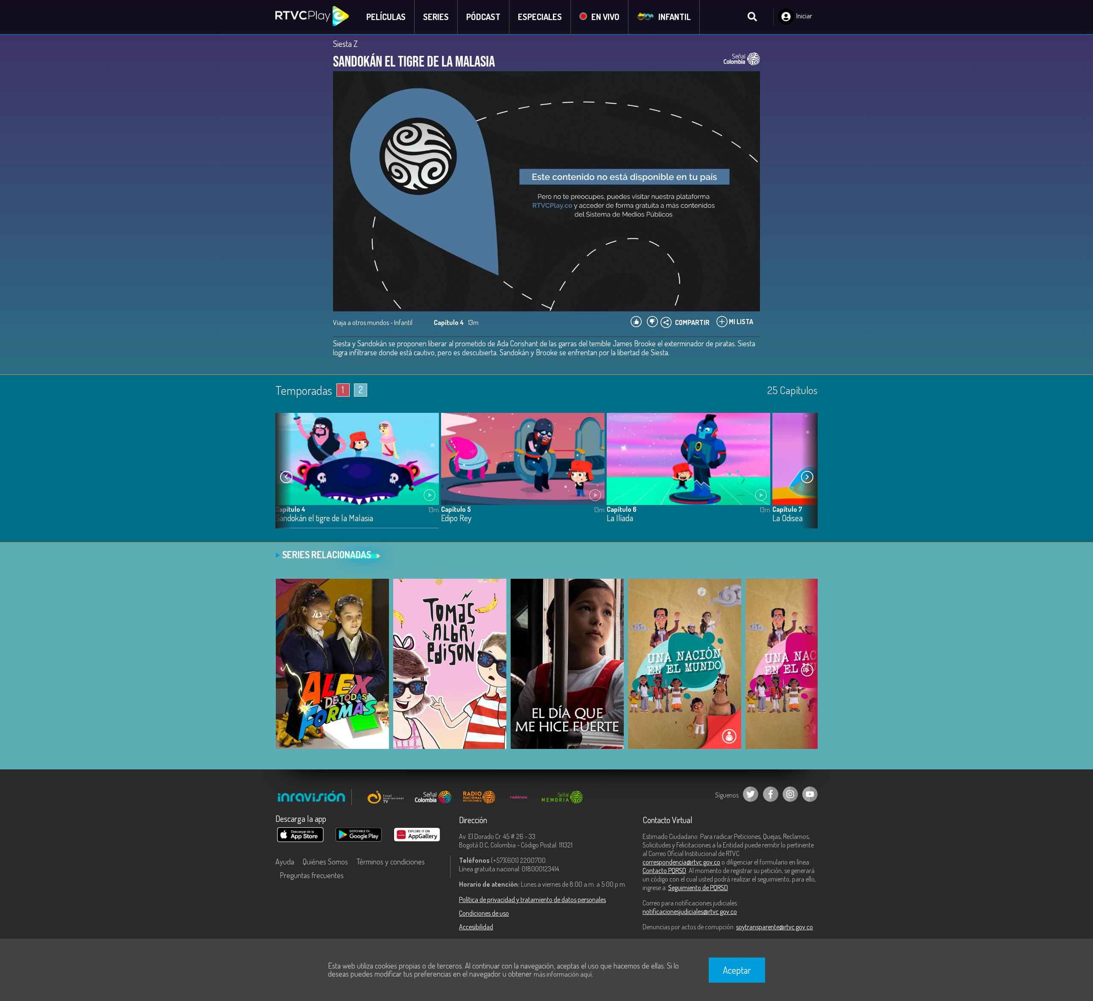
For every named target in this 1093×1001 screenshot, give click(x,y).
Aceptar (737, 970)
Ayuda (284, 861)
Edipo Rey (456, 518)
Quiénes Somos (325, 861)
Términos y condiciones (391, 861)
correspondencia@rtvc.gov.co (681, 862)
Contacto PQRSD (664, 870)
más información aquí (563, 974)
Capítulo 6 (622, 509)
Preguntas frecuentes (312, 875)
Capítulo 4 (290, 509)
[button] (807, 477)
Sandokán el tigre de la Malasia (324, 518)
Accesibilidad (476, 927)
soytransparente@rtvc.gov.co (774, 927)
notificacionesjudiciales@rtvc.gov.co (690, 911)
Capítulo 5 (456, 509)
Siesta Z (345, 43)
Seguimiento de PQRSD (698, 887)
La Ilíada (620, 518)
